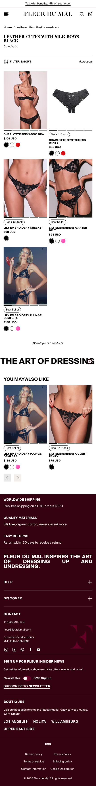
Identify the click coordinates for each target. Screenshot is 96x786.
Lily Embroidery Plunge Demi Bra (23, 317)
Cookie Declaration (62, 769)
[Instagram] (6, 651)
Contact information (33, 769)
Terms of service (34, 761)
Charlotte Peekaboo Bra (24, 134)
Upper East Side (19, 729)
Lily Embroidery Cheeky (23, 228)
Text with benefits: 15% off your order (48, 3)
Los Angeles (16, 721)
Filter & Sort (20, 62)
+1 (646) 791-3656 (14, 622)
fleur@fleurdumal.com (17, 629)
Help (8, 582)
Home (8, 28)
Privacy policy (62, 754)
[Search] (81, 14)
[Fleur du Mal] (48, 14)
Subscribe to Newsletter (27, 686)
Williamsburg (64, 721)
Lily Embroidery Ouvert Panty (68, 455)
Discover (13, 598)
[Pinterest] (22, 651)
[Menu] (6, 14)
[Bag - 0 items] (90, 14)
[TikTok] (14, 651)
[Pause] (89, 361)
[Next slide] (17, 478)
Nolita (39, 721)
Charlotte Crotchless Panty (67, 141)
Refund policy (33, 754)
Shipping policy (62, 761)
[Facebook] (30, 651)
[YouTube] (38, 651)
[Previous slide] (7, 478)
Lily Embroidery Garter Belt (68, 229)
